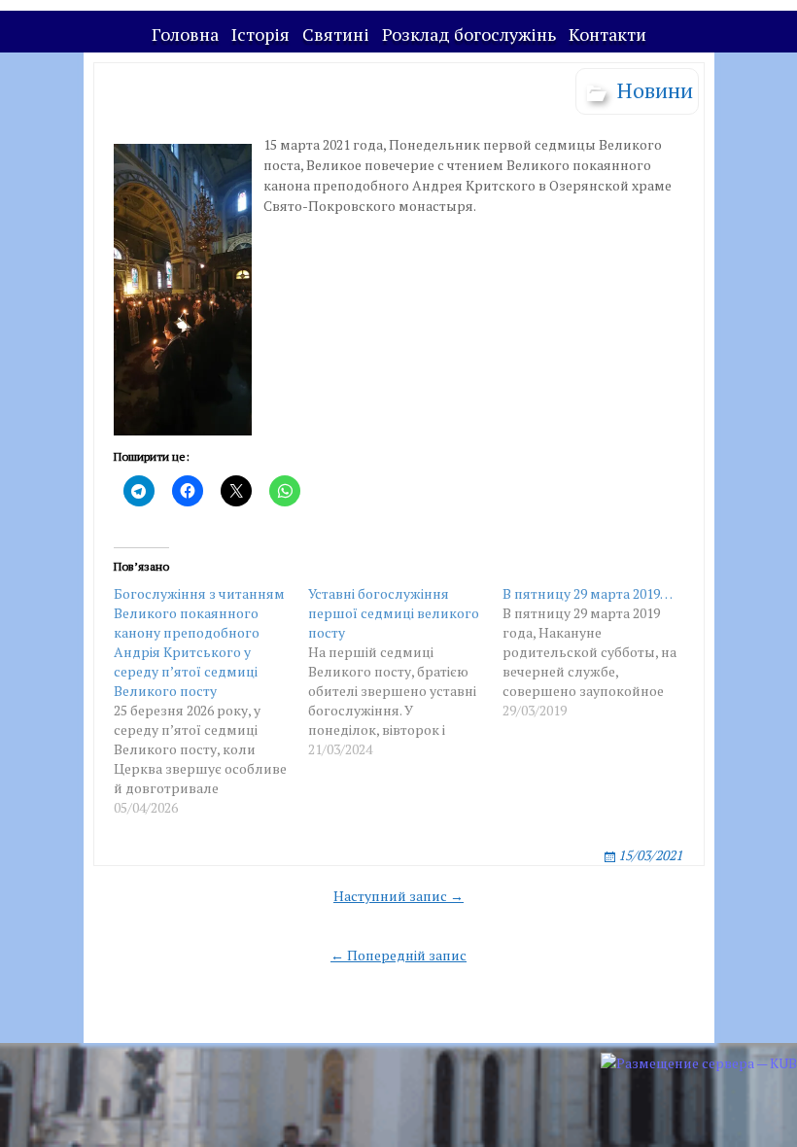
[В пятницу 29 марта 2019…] (599, 652)
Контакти (607, 34)
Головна (185, 34)
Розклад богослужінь (469, 34)
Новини (655, 90)
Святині (335, 34)
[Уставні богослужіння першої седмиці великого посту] (405, 671)
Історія (260, 34)
